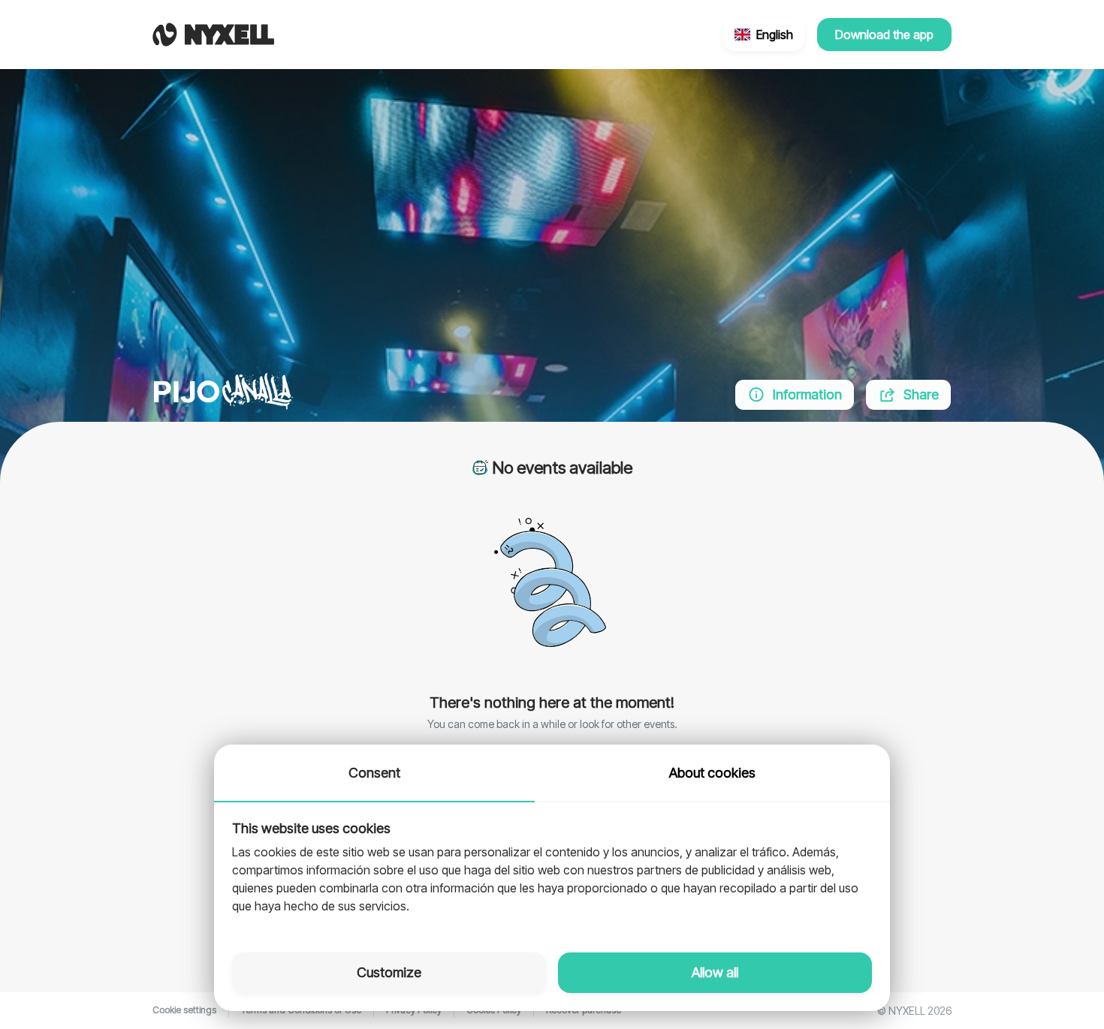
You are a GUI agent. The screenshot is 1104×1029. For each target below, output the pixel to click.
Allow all (715, 972)
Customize (389, 972)
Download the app (884, 34)
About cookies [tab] (712, 773)
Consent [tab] (374, 773)
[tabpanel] (552, 868)
